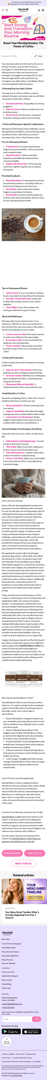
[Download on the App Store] (31, 1031)
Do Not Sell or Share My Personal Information (16, 1061)
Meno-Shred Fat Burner (10, 952)
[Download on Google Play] (11, 1031)
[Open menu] (3, 10)
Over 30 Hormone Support (11, 943)
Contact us (6, 968)
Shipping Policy (31, 1054)
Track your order (8, 972)
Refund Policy (6, 1058)
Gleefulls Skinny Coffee (11, 816)
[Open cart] (42, 10)
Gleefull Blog (6, 984)
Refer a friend (7, 980)
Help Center (6, 988)
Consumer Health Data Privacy (22, 1058)
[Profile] (39, 10)
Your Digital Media (16, 1075)
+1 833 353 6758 (8, 1007)
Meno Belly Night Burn (10, 956)
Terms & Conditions (8, 1054)
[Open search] (6, 10)
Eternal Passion (7, 960)
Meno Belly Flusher (9, 947)
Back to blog (23, 863)
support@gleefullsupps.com (12, 1004)
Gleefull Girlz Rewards (10, 976)
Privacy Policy (20, 1054)
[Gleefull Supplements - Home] (23, 10)
